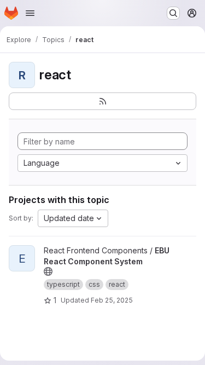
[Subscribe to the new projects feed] (102, 101)
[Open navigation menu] (30, 13)
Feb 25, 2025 (112, 300)
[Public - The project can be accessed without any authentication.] (48, 271)
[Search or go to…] (173, 13)
